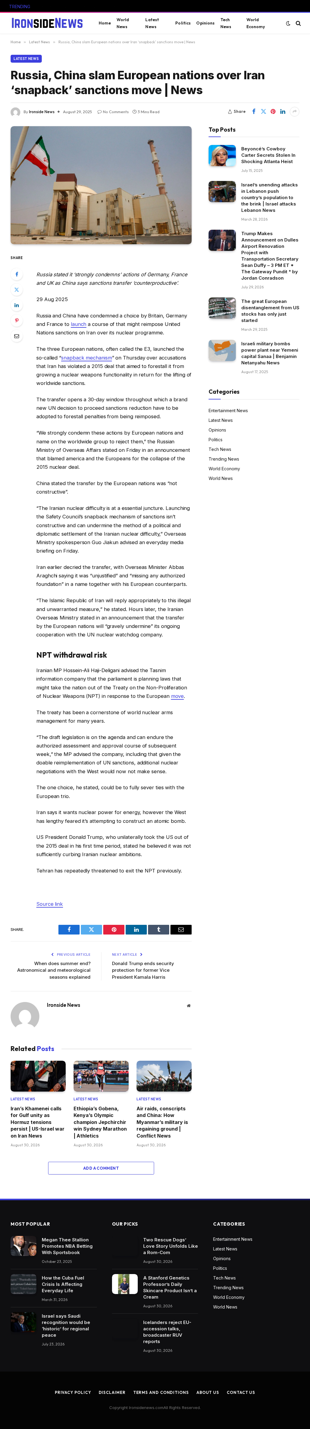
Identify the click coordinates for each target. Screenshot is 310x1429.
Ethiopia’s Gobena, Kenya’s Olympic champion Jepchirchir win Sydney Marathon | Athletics (100, 1122)
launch (79, 324)
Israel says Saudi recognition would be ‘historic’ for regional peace (66, 1325)
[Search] (298, 23)
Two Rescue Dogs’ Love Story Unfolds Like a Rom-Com (170, 1246)
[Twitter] (17, 290)
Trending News (224, 459)
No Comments (116, 111)
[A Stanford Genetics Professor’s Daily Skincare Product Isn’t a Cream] (125, 1284)
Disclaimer (112, 1392)
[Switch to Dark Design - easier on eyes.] (288, 23)
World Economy (255, 23)
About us (207, 1392)
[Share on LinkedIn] (282, 112)
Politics (183, 23)
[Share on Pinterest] (273, 112)
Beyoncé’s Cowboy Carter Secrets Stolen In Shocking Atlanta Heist (268, 155)
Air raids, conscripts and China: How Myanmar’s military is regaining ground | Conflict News (162, 1122)
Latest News (152, 23)
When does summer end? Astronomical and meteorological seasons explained (54, 970)
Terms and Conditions (161, 1392)
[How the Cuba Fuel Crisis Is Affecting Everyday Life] (23, 1284)
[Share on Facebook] (253, 112)
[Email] (17, 336)
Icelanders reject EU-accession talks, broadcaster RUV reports (167, 1331)
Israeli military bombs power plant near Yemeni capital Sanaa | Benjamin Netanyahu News (269, 353)
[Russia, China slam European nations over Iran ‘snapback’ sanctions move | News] (101, 185)
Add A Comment (101, 1168)
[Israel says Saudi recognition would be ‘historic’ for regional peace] (23, 1322)
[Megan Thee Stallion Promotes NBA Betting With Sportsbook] (23, 1246)
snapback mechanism (86, 358)
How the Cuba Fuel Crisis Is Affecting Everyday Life (63, 1284)
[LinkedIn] (17, 305)
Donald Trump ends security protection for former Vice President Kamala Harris (143, 970)
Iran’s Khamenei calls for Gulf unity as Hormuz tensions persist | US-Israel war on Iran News (37, 1122)
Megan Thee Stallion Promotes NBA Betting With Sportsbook (67, 1246)
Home (105, 23)
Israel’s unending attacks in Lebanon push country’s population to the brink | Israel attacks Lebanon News (269, 197)
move (177, 696)
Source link (49, 904)
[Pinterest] (17, 320)
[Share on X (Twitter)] (263, 112)
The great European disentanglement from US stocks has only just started (270, 310)
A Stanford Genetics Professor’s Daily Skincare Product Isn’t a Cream (101, 6)
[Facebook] (17, 274)
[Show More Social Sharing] (294, 112)
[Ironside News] (47, 23)
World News (123, 23)
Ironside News (41, 111)
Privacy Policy (73, 1392)
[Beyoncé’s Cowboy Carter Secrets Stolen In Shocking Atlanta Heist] (222, 155)
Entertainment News (228, 410)
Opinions (205, 23)
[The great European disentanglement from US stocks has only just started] (222, 307)
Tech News (226, 23)
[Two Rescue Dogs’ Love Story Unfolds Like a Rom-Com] (125, 1246)
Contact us (241, 1392)
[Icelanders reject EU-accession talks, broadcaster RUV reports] (125, 1329)
